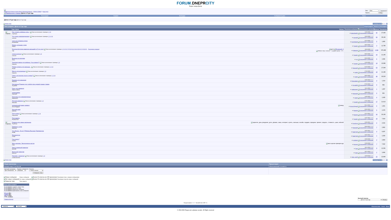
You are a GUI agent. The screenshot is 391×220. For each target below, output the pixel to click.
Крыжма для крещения (19, 80)
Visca (13, 59)
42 (376, 33)
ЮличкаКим (355, 81)
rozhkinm (355, 140)
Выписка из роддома (18, 58)
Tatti (13, 50)
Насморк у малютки (18, 156)
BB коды (6, 193)
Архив (383, 206)
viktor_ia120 (355, 157)
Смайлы (6, 194)
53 (376, 67)
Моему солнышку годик (19, 45)
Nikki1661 (14, 102)
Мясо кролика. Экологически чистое (23, 143)
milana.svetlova (16, 89)
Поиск (364, 15)
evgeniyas (14, 33)
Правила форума (8, 199)
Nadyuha (14, 64)
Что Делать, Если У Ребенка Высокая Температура (28, 131)
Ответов (376, 29)
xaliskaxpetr (355, 89)
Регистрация (44, 15)
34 (376, 114)
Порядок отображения (22, 169)
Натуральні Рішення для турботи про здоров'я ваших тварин (30, 84)
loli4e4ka (14, 111)
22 (376, 156)
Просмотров (383, 29)
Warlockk (14, 81)
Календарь (182, 15)
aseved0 (355, 37)
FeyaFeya (14, 123)
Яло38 (13, 68)
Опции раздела (368, 26)
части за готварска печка (19, 41)
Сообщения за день (279, 15)
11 (72, 49)
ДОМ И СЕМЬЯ (37, 11)
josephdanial (15, 42)
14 (76, 49)
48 (376, 76)
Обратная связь (375, 206)
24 (376, 55)
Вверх (387, 206)
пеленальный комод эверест (21, 105)
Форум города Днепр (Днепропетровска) (21, 11)
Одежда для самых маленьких (21, 122)
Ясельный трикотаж (18, 152)
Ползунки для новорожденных (21, 97)
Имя (366, 10)
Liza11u (14, 140)
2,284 (376, 50)
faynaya (356, 144)
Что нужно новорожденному (20, 36)
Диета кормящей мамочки (20, 147)
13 (75, 49)
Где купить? (15, 139)
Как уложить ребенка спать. (20, 32)
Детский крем (16, 109)
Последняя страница (93, 49)
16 (80, 49)
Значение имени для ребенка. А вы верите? (25, 62)
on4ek (356, 72)
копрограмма (16, 92)
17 (81, 49)
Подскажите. (16, 118)
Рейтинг (341, 29)
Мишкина (14, 128)
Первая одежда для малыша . (21, 67)
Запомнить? (384, 10)
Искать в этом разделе (380, 26)
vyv (357, 59)
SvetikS (356, 102)
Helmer (14, 46)
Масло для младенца (18, 71)
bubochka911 (354, 33)
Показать (31, 169)
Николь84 (355, 68)
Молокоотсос (16, 135)
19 (84, 49)
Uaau (13, 144)
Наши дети (45, 11)
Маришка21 (15, 98)
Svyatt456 (14, 85)
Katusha (356, 110)
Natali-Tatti (355, 132)
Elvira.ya (14, 153)
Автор (17, 29)
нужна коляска (16, 54)
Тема (13, 29)
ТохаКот (356, 46)
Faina (356, 152)
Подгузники (15, 113)
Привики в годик (17, 127)
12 (73, 49)
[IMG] (5, 195)
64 (376, 37)
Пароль (367, 12)
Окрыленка (15, 115)
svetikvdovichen (16, 157)
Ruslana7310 (15, 119)
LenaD (13, 136)
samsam (14, 38)
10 (70, 49)
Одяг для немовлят (18, 88)
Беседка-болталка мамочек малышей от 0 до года (27, 49)
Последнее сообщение (351, 29)
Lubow (356, 97)
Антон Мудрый (16, 106)
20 (86, 49)
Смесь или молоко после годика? (22, 75)
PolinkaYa (355, 50)
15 (78, 49)
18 (83, 49)
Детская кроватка (17, 101)
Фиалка (14, 77)
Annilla (13, 132)
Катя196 (14, 149)
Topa (356, 148)
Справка (115, 15)
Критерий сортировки (9, 169)
